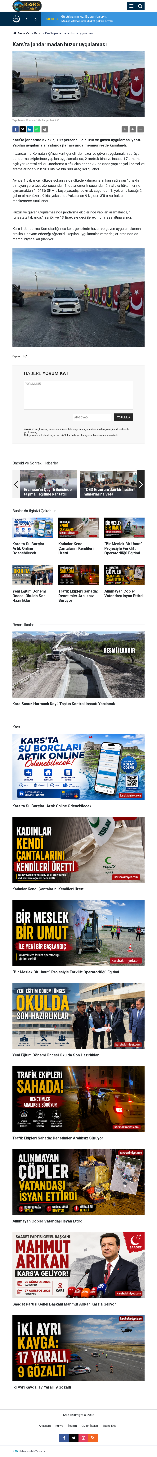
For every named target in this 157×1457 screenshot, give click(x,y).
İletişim (72, 1425)
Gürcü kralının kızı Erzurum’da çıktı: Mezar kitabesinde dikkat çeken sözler (87, 19)
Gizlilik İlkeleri (90, 1425)
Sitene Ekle (109, 1425)
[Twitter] (23, 129)
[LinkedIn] (30, 129)
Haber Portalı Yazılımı (32, 1451)
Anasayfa (23, 33)
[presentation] (26, 19)
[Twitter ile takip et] (73, 1438)
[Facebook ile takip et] (64, 1438)
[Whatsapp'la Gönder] (37, 129)
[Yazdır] (45, 129)
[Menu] (131, 6)
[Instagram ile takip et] (83, 1438)
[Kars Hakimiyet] (27, 5)
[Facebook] (15, 129)
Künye (59, 1425)
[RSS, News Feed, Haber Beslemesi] (93, 1438)
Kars (37, 33)
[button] (125, 129)
